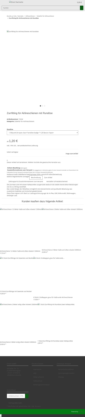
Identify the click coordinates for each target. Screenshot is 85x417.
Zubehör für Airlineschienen (24, 121)
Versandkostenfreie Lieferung (27, 146)
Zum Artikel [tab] (48, 177)
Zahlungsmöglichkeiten (66, 373)
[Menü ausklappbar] (4, 2)
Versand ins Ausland (23, 172)
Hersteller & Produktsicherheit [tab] (56, 181)
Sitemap (61, 377)
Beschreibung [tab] (36, 177)
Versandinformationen (47, 172)
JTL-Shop (80, 411)
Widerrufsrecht (38, 377)
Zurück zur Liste (12, 16)
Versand (38, 406)
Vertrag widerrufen (15, 403)
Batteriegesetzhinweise (41, 385)
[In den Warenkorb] (8, 29)
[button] (70, 2)
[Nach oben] (1, 415)
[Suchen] (81, 8)
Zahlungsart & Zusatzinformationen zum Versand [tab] (26, 181)
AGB (34, 373)
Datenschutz (37, 381)
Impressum (37, 369)
